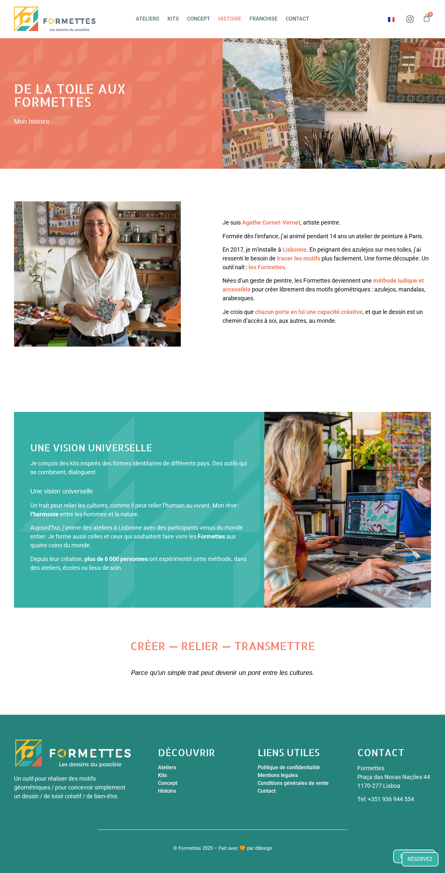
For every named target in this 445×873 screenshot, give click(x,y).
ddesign (263, 848)
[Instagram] (410, 19)
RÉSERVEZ (420, 859)
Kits (173, 19)
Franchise (264, 19)
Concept (198, 19)
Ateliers (147, 19)
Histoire (229, 19)
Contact (297, 19)
